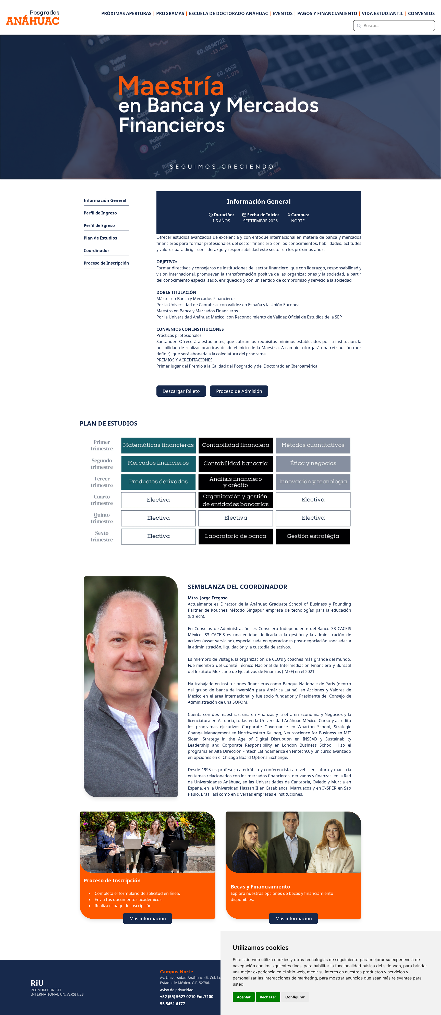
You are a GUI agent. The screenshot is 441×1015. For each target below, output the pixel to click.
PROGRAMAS (172, 13)
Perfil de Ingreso (100, 213)
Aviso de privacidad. (177, 989)
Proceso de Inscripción (106, 263)
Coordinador (96, 250)
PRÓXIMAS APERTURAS (128, 13)
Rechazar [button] (268, 997)
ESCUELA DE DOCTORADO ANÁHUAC (230, 13)
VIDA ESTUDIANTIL (384, 13)
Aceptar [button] (244, 997)
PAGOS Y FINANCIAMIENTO (329, 13)
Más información (147, 918)
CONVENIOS (421, 13)
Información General (105, 200)
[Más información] (226, 912)
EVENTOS (284, 13)
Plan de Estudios (100, 238)
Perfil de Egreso (99, 225)
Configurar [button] (295, 997)
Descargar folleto (181, 391)
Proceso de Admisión (239, 391)
